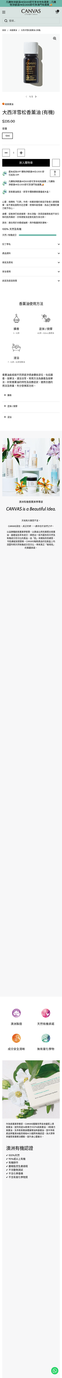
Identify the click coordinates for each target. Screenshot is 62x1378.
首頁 (4, 30)
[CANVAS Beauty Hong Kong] (31, 12)
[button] (57, 12)
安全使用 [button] (6, 271)
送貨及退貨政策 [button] (9, 280)
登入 (55, 173)
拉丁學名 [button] (6, 244)
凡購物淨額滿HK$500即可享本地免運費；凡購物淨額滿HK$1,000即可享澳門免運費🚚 (31, 3)
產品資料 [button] (6, 253)
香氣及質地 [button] (7, 262)
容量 (4, 128)
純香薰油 (13, 30)
